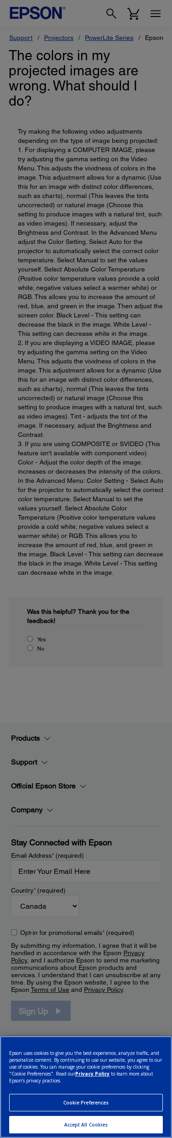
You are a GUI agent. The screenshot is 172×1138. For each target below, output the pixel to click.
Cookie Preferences (86, 1102)
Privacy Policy (92, 1073)
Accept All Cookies (86, 1124)
